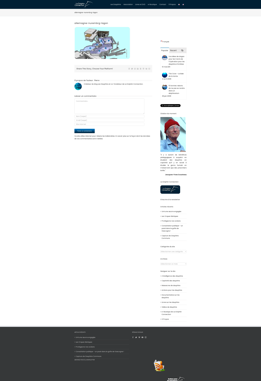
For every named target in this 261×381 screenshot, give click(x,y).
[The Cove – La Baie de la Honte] (164, 73)
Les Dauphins (103, 84)
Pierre (96, 80)
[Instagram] (145, 337)
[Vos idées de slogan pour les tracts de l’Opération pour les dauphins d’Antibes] (164, 56)
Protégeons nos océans (171, 221)
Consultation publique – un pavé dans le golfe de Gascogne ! (172, 228)
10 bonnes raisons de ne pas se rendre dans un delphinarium (177, 89)
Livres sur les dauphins (170, 302)
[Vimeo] (139, 337)
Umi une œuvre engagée (171, 211)
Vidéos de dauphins (169, 307)
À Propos (165, 319)
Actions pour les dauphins (172, 290)
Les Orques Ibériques (170, 216)
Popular (164, 50)
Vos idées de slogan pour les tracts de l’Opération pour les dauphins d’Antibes (177, 60)
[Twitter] (136, 337)
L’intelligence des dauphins (172, 276)
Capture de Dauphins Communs (88, 356)
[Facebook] (133, 337)
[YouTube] (142, 337)
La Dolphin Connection (134, 84)
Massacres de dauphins (171, 285)
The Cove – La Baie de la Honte (176, 74)
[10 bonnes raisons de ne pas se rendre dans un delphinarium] (164, 85)
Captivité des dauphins (171, 281)
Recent (173, 50)
